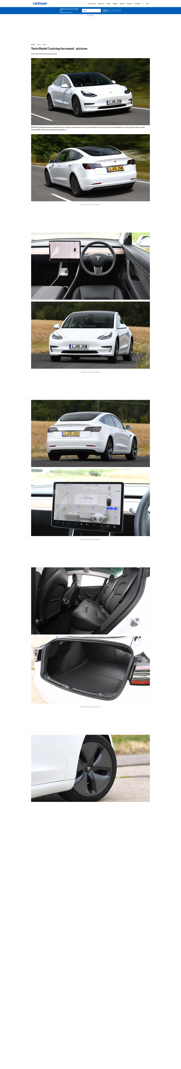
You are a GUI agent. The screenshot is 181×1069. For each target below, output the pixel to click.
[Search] (147, 3)
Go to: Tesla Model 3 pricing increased (44, 54)
